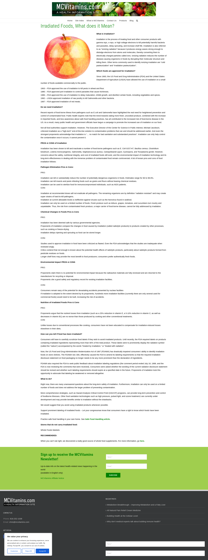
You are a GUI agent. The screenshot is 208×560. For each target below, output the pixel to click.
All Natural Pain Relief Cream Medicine (124, 510)
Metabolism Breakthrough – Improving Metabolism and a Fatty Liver (136, 505)
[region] (28, 544)
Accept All (42, 551)
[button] (137, 20)
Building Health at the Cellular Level (122, 516)
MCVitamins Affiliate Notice (52, 478)
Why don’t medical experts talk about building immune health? (133, 521)
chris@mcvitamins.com (19, 522)
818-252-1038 (16, 519)
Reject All (28, 551)
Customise (14, 551)
